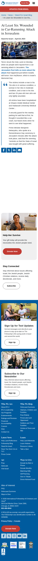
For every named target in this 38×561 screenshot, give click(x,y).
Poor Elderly (24, 415)
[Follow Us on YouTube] (19, 536)
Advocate (4, 466)
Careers (4, 426)
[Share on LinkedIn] (14, 150)
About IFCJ (5, 407)
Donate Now (25, 3)
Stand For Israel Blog (23, 15)
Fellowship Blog (7, 443)
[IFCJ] (9, 3)
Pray (3, 463)
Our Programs (6, 413)
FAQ (2, 429)
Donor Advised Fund (27, 479)
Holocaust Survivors (27, 407)
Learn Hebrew (25, 443)
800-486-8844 (6, 508)
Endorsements (6, 415)
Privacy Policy (6, 521)
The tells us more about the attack (18, 70)
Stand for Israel (6, 446)
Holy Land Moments (27, 441)
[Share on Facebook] (3, 150)
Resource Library (26, 446)
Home (3, 15)
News (10, 15)
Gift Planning (25, 474)
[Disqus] (19, 181)
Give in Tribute (25, 476)
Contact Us (5, 432)
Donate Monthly (26, 468)
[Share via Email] (19, 150)
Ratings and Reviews (9, 418)
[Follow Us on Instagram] (14, 536)
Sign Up (12, 342)
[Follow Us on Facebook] (3, 536)
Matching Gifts (25, 471)
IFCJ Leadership (7, 410)
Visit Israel (5, 468)
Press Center (6, 454)
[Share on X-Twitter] (8, 150)
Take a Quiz (24, 449)
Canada (17, 521)
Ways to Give (6, 494)
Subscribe (11, 286)
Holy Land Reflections (9, 441)
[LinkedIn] (24, 536)
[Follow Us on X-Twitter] (8, 536)
